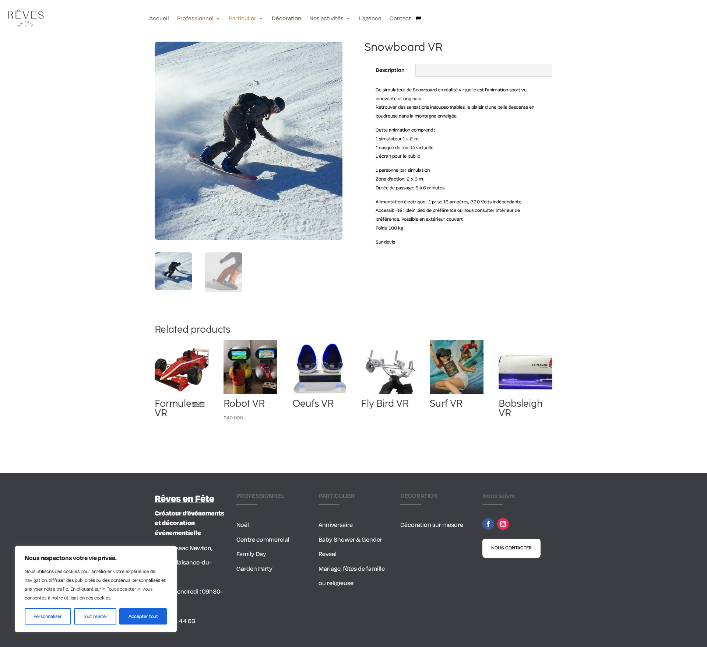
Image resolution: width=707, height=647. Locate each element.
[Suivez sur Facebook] (488, 524)
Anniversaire (336, 525)
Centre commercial (262, 539)
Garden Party (254, 568)
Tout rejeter (95, 616)
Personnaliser (48, 616)
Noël (242, 525)
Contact (400, 19)
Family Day (251, 554)
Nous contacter (511, 548)
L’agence (370, 19)
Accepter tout (143, 616)
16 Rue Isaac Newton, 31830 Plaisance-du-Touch (183, 563)
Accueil (159, 19)
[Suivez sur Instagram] (503, 524)
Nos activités (326, 19)
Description (390, 70)
